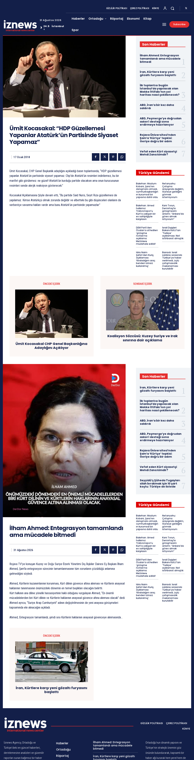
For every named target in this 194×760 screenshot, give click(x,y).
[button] (172, 8)
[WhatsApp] (122, 157)
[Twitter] (186, 8)
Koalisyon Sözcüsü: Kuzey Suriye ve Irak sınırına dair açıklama (142, 338)
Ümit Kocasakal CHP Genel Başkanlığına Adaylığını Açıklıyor (51, 346)
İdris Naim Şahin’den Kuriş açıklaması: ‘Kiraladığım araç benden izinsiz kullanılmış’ (145, 259)
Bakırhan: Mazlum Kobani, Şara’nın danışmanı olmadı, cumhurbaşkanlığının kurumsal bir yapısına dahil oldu (147, 190)
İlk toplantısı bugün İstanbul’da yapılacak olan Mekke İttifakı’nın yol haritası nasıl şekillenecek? (159, 90)
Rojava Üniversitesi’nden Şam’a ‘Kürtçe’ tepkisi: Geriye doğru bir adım (158, 138)
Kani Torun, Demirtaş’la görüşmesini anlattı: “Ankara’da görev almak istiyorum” (173, 212)
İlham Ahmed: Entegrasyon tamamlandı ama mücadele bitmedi (160, 59)
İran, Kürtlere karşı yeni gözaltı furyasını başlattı (158, 73)
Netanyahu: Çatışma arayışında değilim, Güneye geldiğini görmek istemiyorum (173, 190)
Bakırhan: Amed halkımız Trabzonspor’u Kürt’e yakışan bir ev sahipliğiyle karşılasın (146, 212)
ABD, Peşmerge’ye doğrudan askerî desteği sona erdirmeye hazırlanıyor (160, 121)
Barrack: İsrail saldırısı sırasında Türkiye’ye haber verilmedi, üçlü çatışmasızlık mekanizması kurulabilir (172, 260)
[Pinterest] (113, 157)
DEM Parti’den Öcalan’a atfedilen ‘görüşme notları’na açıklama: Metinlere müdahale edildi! (147, 235)
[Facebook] (95, 157)
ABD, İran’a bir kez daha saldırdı (157, 106)
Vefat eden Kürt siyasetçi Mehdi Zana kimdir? (158, 153)
